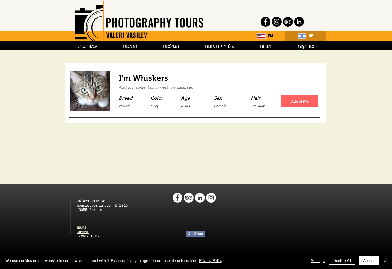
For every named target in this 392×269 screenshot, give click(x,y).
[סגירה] (385, 260)
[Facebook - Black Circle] (265, 22)
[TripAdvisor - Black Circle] (288, 22)
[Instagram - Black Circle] (277, 22)
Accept (369, 260)
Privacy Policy (210, 260)
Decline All (342, 260)
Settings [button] (318, 260)
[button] (299, 101)
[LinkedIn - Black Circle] (299, 22)
